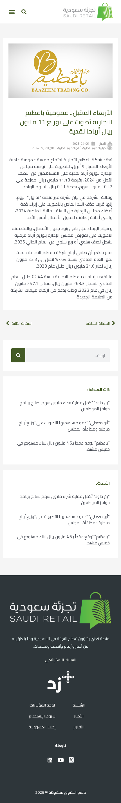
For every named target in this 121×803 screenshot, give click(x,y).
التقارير (78, 727)
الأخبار (103, 143)
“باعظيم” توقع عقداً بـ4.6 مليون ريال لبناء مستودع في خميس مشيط (63, 446)
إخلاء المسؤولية (42, 727)
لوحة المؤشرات (42, 705)
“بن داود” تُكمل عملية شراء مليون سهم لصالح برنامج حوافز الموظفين (65, 406)
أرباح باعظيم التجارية (69, 148)
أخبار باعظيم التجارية (94, 148)
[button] (23, 12)
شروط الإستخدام (42, 716)
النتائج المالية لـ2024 (44, 148)
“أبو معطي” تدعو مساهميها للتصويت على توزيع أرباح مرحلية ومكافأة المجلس (64, 426)
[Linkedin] (49, 759)
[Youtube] (60, 759)
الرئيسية (79, 705)
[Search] (18, 355)
